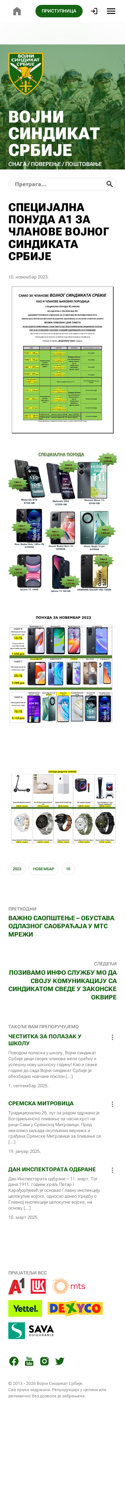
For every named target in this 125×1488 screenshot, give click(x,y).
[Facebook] (13, 1362)
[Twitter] (59, 1362)
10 (68, 869)
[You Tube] (29, 1362)
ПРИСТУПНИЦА (59, 11)
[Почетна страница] (17, 11)
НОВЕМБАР (43, 869)
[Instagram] (44, 1362)
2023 (17, 869)
